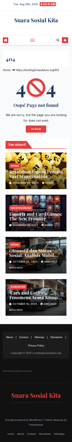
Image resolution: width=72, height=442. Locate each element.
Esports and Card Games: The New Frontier (35, 216)
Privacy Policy (36, 345)
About (9, 337)
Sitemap (39, 337)
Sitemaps (59, 433)
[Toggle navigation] (32, 40)
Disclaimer (56, 337)
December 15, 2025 (26, 225)
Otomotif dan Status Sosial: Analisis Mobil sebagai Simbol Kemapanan (31, 257)
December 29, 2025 (26, 182)
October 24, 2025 (25, 261)
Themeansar (35, 424)
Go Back (36, 129)
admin (49, 182)
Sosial (15, 165)
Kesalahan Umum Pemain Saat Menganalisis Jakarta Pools (36, 176)
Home (7, 70)
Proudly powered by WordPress (24, 419)
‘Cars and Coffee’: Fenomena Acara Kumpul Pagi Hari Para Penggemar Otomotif (35, 300)
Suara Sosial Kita (36, 20)
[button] (57, 40)
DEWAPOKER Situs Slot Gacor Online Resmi (17, 371)
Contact (23, 337)
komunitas (18, 286)
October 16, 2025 (25, 304)
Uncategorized (21, 208)
